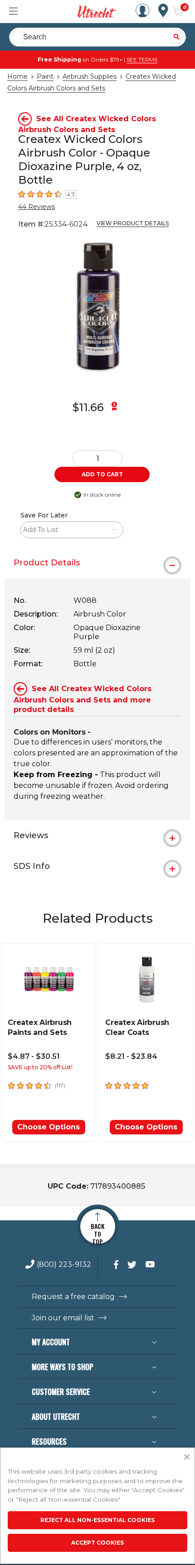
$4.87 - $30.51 (34, 1056)
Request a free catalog (73, 1296)
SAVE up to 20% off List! (40, 1067)
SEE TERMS (142, 59)
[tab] (97, 562)
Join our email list (63, 1318)
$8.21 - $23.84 (131, 1056)
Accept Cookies (97, 1542)
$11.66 (88, 407)
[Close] (186, 1457)
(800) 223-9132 (64, 1265)
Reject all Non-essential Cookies (97, 1520)
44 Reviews (36, 207)
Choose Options (48, 1127)
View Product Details (133, 223)
